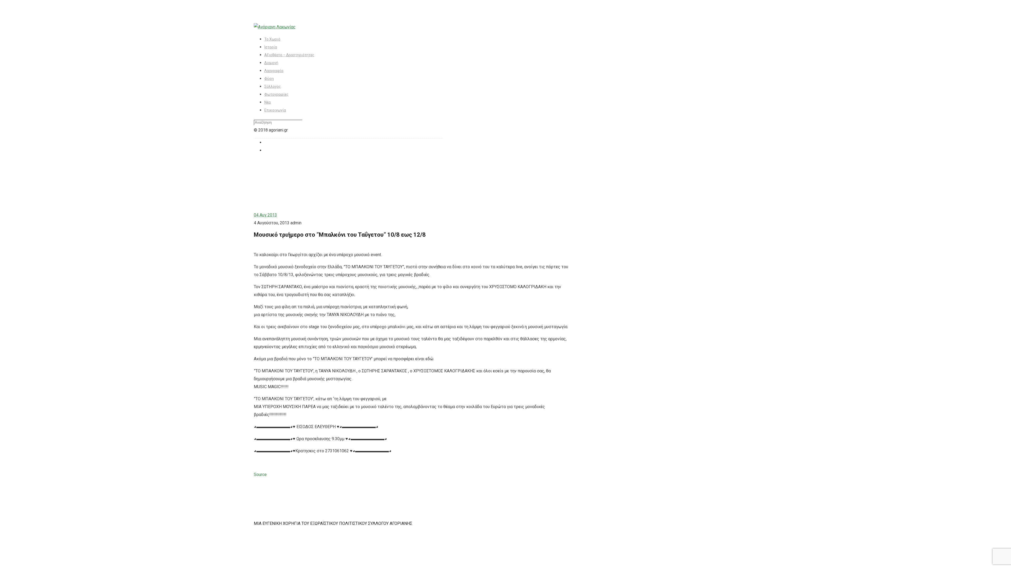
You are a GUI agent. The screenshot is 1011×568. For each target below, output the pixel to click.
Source (260, 474)
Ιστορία (270, 47)
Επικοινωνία (275, 110)
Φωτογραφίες (276, 94)
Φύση (269, 79)
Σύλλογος (272, 86)
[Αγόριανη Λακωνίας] (275, 26)
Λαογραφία (273, 71)
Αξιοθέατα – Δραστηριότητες (289, 55)
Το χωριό (272, 39)
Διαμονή (271, 63)
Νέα (267, 102)
